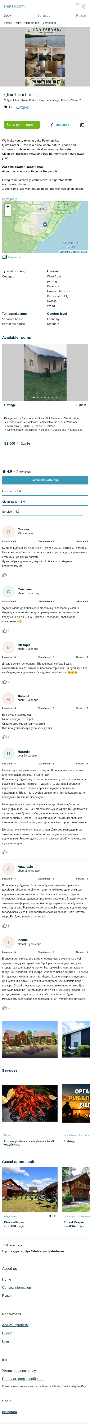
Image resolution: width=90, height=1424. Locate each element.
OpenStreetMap (79, 251)
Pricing (7, 1333)
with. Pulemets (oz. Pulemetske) (36, 22)
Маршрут (62, 124)
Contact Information (16, 1287)
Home (6, 1279)
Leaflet (63, 251)
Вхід (5, 1341)
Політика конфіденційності (23, 1379)
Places (81, 15)
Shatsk (8, 22)
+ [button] (7, 206)
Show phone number (21, 125)
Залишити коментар (45, 480)
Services (43, 15)
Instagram (9, 1412)
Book (7, 15)
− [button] (7, 213)
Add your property (15, 1325)
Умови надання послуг (19, 1371)
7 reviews (22, 106)
